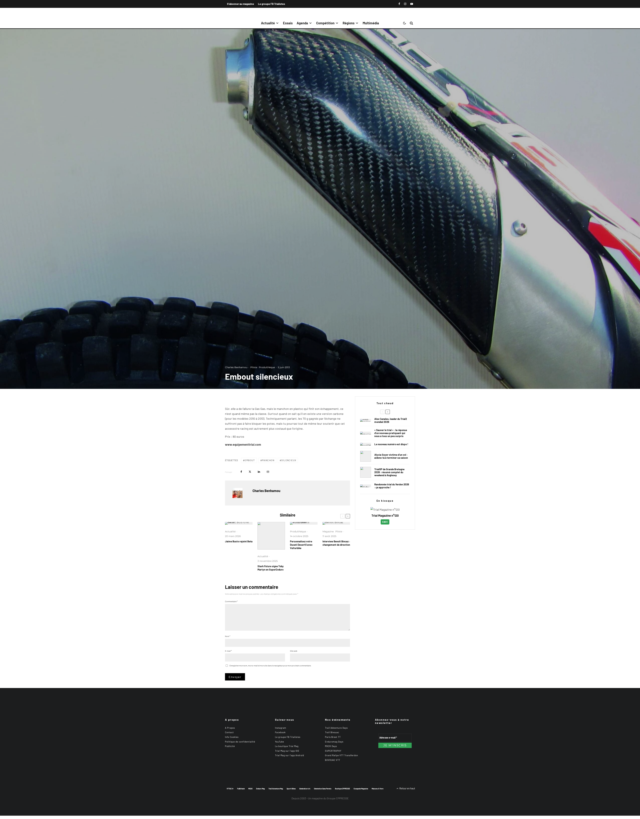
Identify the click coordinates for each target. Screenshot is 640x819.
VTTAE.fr (230, 789)
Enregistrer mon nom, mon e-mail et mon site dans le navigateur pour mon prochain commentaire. (270, 665)
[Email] (268, 471)
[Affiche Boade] (365, 485)
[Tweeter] (250, 471)
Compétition (325, 23)
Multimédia (371, 23)
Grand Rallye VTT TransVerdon (341, 755)
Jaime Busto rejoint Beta (238, 541)
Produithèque (267, 367)
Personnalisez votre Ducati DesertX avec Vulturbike (301, 545)
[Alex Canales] (365, 420)
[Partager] (241, 471)
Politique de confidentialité (240, 741)
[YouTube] (411, 4)
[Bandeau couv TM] (365, 444)
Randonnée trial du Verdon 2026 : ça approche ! (391, 486)
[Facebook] (399, 4)
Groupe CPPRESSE (338, 798)
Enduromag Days (334, 741)
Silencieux (288, 460)
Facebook (280, 732)
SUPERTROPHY (333, 751)
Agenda (302, 23)
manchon (268, 460)
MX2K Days (331, 746)
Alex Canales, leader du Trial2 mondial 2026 (390, 420)
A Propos (230, 727)
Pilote (253, 367)
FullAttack (241, 789)
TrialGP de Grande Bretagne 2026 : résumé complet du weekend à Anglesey (389, 472)
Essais (288, 23)
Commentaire (231, 601)
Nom (227, 636)
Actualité (268, 23)
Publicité (230, 746)
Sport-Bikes (291, 789)
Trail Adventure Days (336, 727)
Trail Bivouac (332, 732)
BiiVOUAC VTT (332, 760)
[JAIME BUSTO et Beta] (238, 523)
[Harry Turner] (365, 472)
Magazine (328, 531)
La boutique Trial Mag (286, 746)
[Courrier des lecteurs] (365, 433)
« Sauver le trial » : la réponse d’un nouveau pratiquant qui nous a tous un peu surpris (390, 433)
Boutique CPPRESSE (342, 789)
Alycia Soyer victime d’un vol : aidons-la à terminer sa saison (391, 456)
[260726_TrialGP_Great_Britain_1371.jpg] (365, 456)
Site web (293, 651)
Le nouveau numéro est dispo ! (391, 444)
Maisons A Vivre (377, 789)
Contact (229, 732)
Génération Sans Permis (322, 789)
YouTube (279, 741)
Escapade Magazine (361, 789)
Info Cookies (231, 737)
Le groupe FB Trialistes (271, 3)
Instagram (280, 727)
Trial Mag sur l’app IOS (287, 751)
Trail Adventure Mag (275, 789)
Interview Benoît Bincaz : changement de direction (336, 543)
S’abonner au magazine (240, 3)
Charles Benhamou (236, 367)
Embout (250, 460)
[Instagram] (405, 4)
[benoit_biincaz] (336, 523)
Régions (348, 23)
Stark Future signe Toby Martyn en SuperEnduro (271, 568)
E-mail (228, 651)
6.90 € (385, 522)
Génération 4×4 (304, 789)
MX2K (250, 789)
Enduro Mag (260, 789)
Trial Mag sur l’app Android (289, 755)
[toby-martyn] (271, 536)
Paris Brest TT (333, 737)
